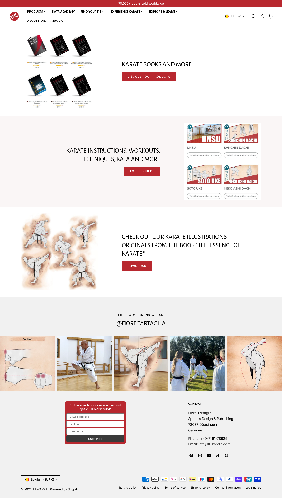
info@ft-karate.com (214, 444)
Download (136, 266)
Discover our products (148, 76)
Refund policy (128, 487)
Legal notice (253, 487)
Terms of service (175, 487)
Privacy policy (150, 487)
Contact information (228, 487)
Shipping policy (200, 487)
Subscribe (95, 438)
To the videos (142, 171)
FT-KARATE (41, 489)
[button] (253, 16)
